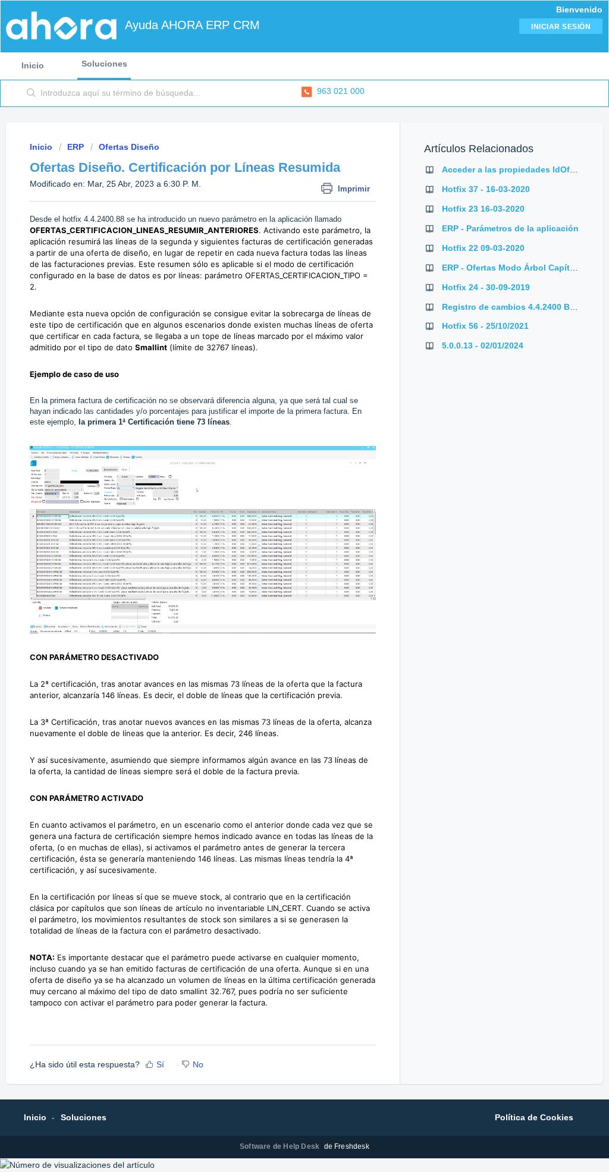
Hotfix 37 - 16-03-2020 (486, 189)
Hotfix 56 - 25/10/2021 (485, 326)
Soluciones (104, 63)
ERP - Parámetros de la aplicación (510, 228)
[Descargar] (282, 440)
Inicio (32, 65)
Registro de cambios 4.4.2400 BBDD (515, 307)
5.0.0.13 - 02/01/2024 (482, 345)
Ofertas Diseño (129, 147)
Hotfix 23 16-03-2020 (483, 208)
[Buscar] (31, 93)
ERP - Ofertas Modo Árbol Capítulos (515, 267)
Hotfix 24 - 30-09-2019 (486, 287)
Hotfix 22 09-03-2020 (483, 248)
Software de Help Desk (280, 1146)
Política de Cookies (534, 1117)
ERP (75, 147)
